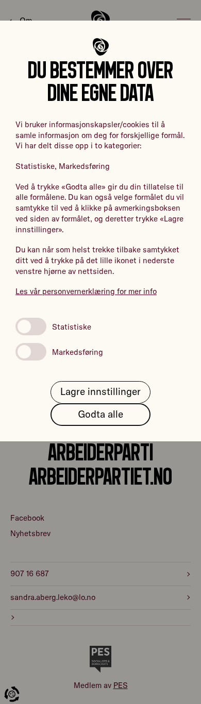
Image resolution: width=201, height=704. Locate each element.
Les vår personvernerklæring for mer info (86, 291)
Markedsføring (77, 352)
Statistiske (71, 327)
